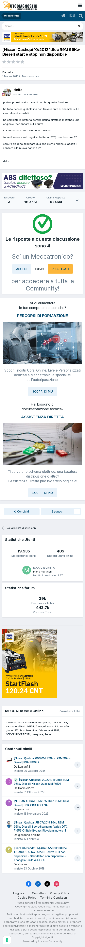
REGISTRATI (60, 269)
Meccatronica (30, 76)
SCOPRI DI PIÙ (42, 391)
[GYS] (42, 37)
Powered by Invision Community (42, 941)
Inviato (25, 94)
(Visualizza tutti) (69, 711)
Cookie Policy (27, 897)
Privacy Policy (59, 893)
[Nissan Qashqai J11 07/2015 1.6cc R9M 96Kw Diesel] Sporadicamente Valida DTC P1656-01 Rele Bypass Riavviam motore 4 (41, 826)
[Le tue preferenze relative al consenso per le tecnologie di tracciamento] (7, 940)
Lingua (18, 893)
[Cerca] (79, 26)
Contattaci (39, 893)
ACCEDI (21, 269)
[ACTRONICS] (42, 181)
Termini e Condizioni (53, 897)
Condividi (22, 511)
